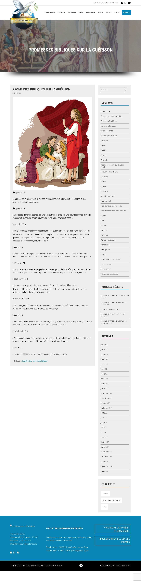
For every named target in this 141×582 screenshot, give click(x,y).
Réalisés (104, 225)
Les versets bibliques (40, 361)
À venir (103, 220)
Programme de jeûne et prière (111, 206)
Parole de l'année (107, 131)
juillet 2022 (104, 364)
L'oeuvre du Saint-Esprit (109, 121)
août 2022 (104, 359)
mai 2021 (104, 427)
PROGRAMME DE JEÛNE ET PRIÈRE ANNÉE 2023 (113, 315)
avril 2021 (104, 432)
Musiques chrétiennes (108, 240)
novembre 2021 (106, 398)
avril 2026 (104, 345)
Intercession (90, 12)
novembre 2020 (106, 457)
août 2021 (104, 413)
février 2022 (105, 384)
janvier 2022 (105, 389)
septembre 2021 (106, 408)
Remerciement (106, 201)
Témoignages (105, 250)
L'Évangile (104, 160)
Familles (103, 150)
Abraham (105, 494)
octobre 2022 (105, 354)
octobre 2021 (105, 403)
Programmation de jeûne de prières (114, 540)
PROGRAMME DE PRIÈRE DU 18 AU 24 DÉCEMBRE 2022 (113, 322)
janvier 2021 (105, 447)
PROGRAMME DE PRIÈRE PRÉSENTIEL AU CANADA (115, 296)
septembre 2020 (106, 466)
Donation (126, 12)
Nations (103, 155)
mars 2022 (104, 379)
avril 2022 (104, 374)
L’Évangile (61, 12)
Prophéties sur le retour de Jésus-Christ (113, 166)
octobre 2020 (105, 461)
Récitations (72, 12)
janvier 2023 (105, 350)
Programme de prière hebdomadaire (113, 211)
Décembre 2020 (106, 452)
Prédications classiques (109, 274)
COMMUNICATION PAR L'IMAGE (115, 566)
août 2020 (104, 471)
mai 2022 (104, 369)
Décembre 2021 (106, 393)
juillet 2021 (104, 418)
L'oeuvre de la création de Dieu (111, 116)
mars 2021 (104, 437)
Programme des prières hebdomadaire (116, 529)
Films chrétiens (106, 264)
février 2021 (105, 442)
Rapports (104, 230)
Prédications (105, 245)
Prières (100, 12)
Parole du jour (105, 269)
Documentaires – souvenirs (110, 259)
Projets (108, 12)
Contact (117, 12)
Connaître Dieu (50, 12)
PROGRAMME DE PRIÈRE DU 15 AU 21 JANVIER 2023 (113, 303)
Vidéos (81, 12)
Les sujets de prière (108, 196)
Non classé (105, 177)
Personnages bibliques (109, 136)
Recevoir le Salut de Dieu (109, 172)
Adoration (104, 186)
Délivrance (104, 191)
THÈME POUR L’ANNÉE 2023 (110, 309)
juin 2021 (104, 423)
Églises (103, 145)
